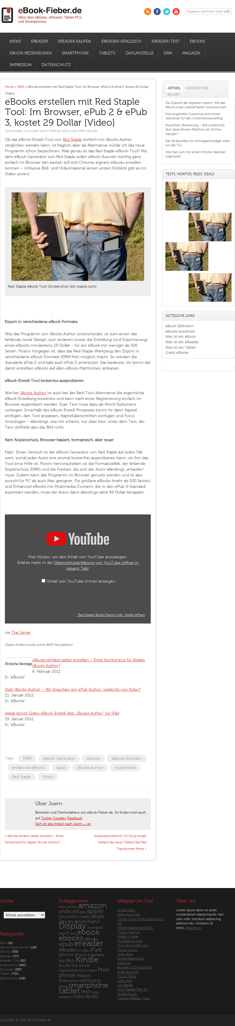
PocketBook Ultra (130, 941)
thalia (95, 992)
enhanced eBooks (28, 767)
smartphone (88, 985)
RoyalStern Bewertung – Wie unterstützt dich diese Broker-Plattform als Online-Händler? (195, 129)
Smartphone (75, 53)
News (15, 41)
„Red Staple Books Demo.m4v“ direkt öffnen (111, 615)
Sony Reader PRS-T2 (132, 989)
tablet (69, 990)
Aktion (72, 907)
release (83, 975)
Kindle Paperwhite (130, 958)
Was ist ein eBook (180, 336)
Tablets (107, 53)
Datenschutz (56, 65)
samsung (90, 980)
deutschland (86, 921)
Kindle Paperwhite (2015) (135, 928)
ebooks (93, 758)
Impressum (21, 65)
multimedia (125, 767)
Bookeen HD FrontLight (134, 967)
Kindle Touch (127, 994)
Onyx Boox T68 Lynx (132, 945)
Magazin (191, 53)
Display (72, 926)
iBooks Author (33, 392)
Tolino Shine (126, 976)
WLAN (91, 996)
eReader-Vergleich (121, 41)
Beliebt (173, 94)
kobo (83, 970)
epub (61, 767)
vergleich (65, 997)
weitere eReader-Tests (133, 998)
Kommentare (197, 88)
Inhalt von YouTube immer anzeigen (81, 581)
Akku (62, 907)
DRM (168, 53)
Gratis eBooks (177, 352)
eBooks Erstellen (127, 758)
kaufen (67, 961)
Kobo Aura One (128, 914)
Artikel (174, 88)
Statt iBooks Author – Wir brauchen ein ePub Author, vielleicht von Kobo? (72, 689)
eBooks (197, 41)
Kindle (87, 959)
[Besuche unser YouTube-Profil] (176, 12)
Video (47, 776)
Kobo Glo (124, 963)
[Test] (186, 210)
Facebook (74, 818)
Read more (193, 928)
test (85, 991)
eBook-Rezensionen (31, 53)
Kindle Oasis (126, 910)
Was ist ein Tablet (180, 347)
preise (67, 975)
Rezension (68, 980)
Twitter (46, 818)
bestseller (68, 916)
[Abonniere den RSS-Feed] (148, 12)
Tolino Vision (127, 950)
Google (83, 950)
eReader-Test (166, 41)
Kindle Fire (68, 965)
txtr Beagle (125, 985)
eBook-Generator (59, 758)
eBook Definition (179, 326)
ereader (88, 943)
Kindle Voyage (127, 936)
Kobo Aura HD (127, 972)
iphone (66, 954)
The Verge (20, 632)
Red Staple (72, 139)
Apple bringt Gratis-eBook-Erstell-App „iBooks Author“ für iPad (62, 713)
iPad (95, 949)
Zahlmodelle (140, 53)
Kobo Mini (124, 981)
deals (98, 916)
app (82, 912)
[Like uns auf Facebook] (157, 12)
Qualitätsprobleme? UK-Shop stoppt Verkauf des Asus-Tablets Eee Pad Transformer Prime (120, 842)
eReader (39, 41)
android (68, 912)
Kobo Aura (125, 954)
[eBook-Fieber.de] (42, 24)
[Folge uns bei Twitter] (167, 12)
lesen (93, 970)
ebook (88, 932)
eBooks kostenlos (180, 331)
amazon (92, 905)
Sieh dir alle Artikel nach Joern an (63, 824)
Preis (103, 970)
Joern (35, 131)
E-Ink (71, 933)
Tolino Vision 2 (128, 932)
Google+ (59, 818)
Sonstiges (7, 969)
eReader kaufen (74, 41)
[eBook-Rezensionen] (186, 271)
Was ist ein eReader (182, 342)
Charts (84, 916)
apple (95, 911)
